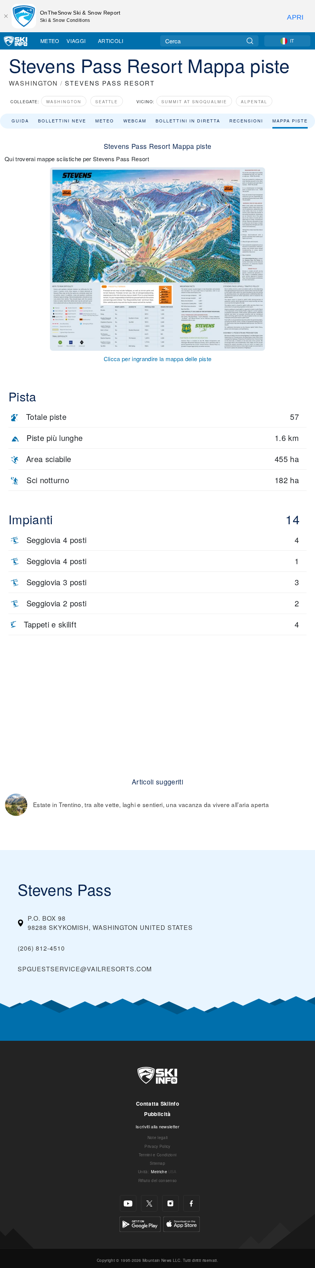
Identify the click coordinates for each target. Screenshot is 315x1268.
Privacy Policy (157, 1146)
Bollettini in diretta (188, 120)
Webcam (134, 120)
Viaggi (76, 41)
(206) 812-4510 (41, 948)
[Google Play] (140, 1223)
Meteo (50, 41)
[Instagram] (170, 1203)
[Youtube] (128, 1203)
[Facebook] (191, 1203)
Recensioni (246, 120)
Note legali (158, 1137)
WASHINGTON (33, 83)
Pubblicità (157, 1114)
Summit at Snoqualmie (194, 101)
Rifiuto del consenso (157, 1180)
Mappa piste (290, 120)
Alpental (254, 101)
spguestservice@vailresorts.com (85, 968)
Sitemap (157, 1163)
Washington (63, 101)
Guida (20, 120)
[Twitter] (149, 1203)
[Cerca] (250, 40)
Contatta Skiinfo (157, 1103)
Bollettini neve (62, 120)
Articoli (111, 41)
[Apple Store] (181, 1223)
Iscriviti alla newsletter (157, 1126)
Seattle (106, 101)
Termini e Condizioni (157, 1154)
